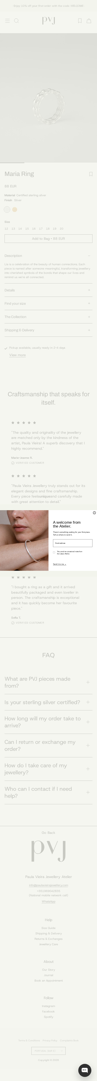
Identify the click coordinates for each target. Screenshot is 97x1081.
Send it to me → (59, 564)
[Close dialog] (94, 513)
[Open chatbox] (84, 1070)
